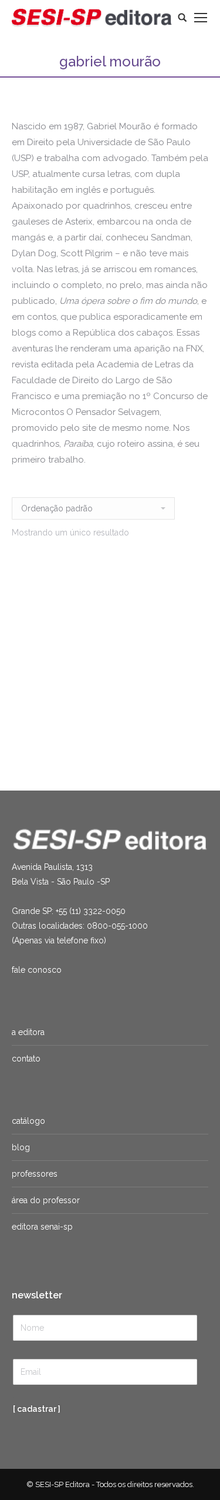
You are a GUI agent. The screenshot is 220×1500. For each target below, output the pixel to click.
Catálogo (28, 1121)
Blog (21, 1147)
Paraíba (63, 708)
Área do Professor (46, 1200)
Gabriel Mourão (39, 721)
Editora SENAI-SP (42, 1226)
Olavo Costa (93, 721)
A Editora (28, 1032)
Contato (26, 1058)
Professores (34, 1173)
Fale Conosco (37, 970)
